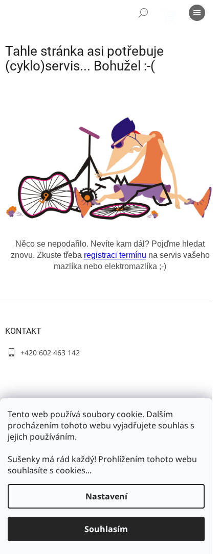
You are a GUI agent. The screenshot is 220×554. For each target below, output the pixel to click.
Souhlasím (106, 529)
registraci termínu (115, 255)
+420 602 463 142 (50, 352)
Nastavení (106, 496)
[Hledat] (143, 13)
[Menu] (197, 13)
